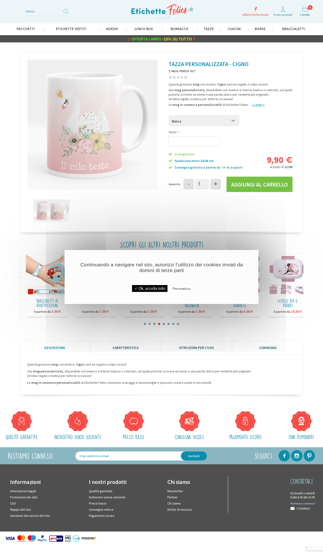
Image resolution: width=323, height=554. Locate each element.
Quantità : (175, 183)
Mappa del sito (20, 509)
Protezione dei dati (23, 497)
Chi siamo (174, 503)
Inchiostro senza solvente (107, 497)
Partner (172, 497)
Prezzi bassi (97, 503)
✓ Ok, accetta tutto (150, 288)
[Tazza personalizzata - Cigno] (39, 210)
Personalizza (181, 288)
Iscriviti (194, 456)
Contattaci (303, 508)
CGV (13, 503)
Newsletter (175, 491)
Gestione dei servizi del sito (30, 515)
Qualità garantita (100, 491)
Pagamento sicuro (101, 515)
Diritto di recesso (179, 509)
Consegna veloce (101, 509)
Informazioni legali (23, 491)
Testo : (174, 132)
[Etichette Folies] (161, 10)
